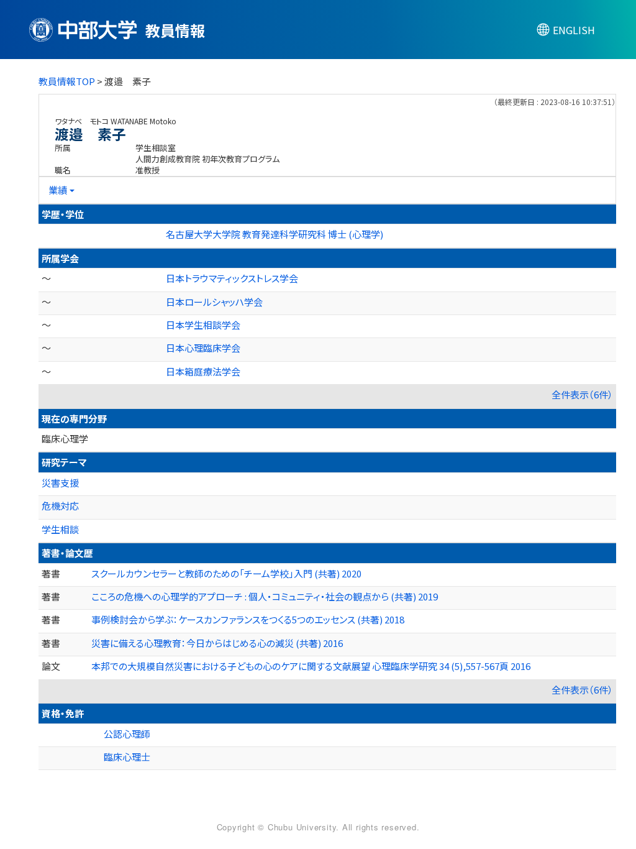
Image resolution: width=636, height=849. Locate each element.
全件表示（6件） (582, 394)
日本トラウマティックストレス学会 (232, 278)
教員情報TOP (67, 81)
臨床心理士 (127, 756)
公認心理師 (127, 733)
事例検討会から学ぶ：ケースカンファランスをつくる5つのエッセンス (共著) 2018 (247, 619)
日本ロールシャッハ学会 (214, 301)
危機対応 (60, 505)
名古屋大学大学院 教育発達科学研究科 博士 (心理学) (274, 234)
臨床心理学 (65, 438)
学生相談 (60, 529)
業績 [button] (57, 189)
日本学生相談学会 (203, 324)
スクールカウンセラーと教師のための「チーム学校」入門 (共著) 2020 (226, 573)
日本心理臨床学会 (203, 347)
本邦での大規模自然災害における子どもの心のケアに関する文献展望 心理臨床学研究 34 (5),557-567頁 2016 (310, 665)
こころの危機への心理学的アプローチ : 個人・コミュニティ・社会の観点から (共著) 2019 (264, 596)
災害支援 (60, 482)
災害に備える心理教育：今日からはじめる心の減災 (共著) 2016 (217, 642)
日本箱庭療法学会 (203, 371)
